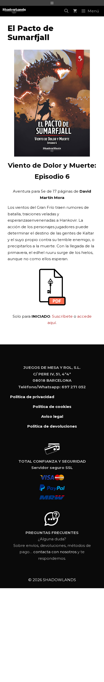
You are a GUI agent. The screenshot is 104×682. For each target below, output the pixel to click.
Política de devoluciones (52, 426)
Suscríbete (62, 316)
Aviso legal (52, 416)
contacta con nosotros (54, 551)
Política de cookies (52, 406)
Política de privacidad (32, 396)
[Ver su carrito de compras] (75, 11)
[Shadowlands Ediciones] (14, 11)
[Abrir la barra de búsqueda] (66, 11)
